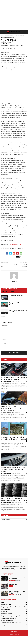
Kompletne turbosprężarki (8, 618)
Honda (2, 602)
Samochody (3, 37)
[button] (26, 32)
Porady (2, 434)
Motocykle (4, 611)
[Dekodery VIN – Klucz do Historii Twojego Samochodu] (4, 593)
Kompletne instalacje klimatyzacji (10, 616)
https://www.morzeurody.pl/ (15, 244)
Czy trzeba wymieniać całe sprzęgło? (20, 265)
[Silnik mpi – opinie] (4, 586)
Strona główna (4, 35)
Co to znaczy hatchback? (16, 295)
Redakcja (5, 45)
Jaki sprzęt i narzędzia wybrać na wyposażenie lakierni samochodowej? (14, 438)
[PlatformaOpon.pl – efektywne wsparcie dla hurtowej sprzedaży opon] (14, 490)
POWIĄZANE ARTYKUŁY (9, 289)
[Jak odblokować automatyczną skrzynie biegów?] (4, 578)
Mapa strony (14, 631)
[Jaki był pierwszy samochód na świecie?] (4, 311)
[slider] (5, 248)
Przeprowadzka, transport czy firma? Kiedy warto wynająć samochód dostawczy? (13, 469)
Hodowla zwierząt (6, 604)
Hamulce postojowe (6, 613)
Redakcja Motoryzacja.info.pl (7, 381)
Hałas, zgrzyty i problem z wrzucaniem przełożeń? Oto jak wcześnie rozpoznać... (11, 408)
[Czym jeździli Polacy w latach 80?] (4, 304)
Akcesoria (3, 374)
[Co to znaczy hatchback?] (4, 297)
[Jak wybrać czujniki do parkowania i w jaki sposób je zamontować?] (14, 369)
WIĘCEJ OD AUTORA (8, 291)
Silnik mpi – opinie (13, 584)
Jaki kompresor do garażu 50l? (7, 265)
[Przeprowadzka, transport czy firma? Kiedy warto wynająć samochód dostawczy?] (14, 459)
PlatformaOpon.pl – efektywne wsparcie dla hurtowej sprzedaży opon (14, 499)
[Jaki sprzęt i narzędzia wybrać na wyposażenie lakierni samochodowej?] (14, 428)
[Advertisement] (14, 15)
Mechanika (3, 403)
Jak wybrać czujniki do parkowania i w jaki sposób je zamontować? (14, 378)
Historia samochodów (10, 37)
